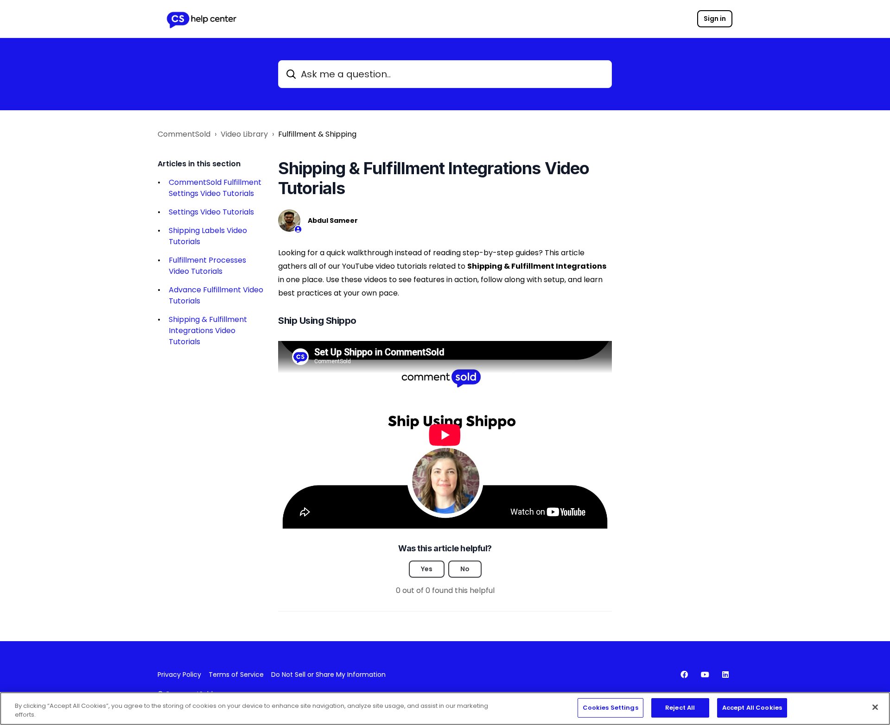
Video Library (244, 134)
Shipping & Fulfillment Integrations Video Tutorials (208, 330)
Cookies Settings (610, 707)
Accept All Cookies (752, 707)
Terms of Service (236, 674)
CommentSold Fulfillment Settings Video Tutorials (215, 188)
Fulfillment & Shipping (317, 134)
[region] (445, 708)
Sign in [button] (715, 18)
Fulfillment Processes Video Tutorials (207, 266)
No (465, 569)
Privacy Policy (179, 674)
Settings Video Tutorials (211, 212)
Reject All (680, 707)
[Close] (875, 707)
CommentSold (184, 134)
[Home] (201, 19)
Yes (426, 569)
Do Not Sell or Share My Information (328, 674)
